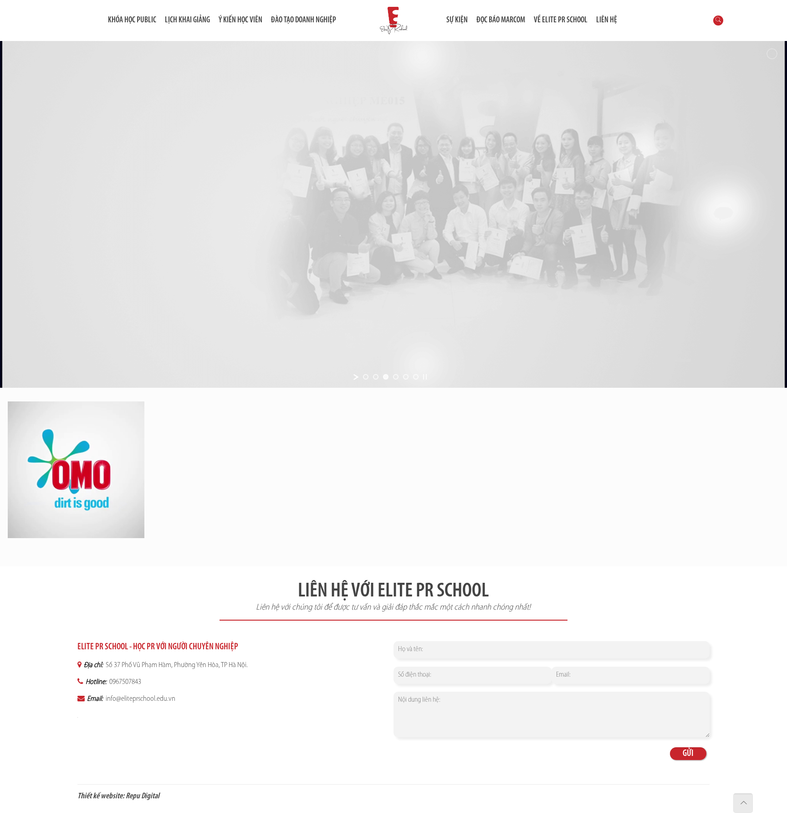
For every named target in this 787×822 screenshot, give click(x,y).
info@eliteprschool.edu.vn (139, 699)
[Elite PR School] (393, 20)
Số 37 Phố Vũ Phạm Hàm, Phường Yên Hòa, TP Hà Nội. (176, 665)
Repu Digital (142, 796)
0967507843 (124, 682)
